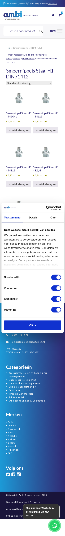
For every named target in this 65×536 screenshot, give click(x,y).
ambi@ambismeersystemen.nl (28, 341)
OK (31, 325)
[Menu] (56, 31)
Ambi (11, 422)
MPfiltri (12, 439)
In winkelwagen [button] (19, 130)
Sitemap (10, 502)
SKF (10, 453)
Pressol (12, 446)
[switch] (56, 288)
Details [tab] (33, 217)
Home (8, 48)
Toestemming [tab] (12, 217)
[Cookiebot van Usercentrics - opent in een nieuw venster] (46, 208)
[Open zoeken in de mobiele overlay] (23, 31)
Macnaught (14, 429)
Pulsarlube (14, 449)
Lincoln (12, 425)
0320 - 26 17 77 (52, 4)
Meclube (12, 435)
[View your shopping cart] (60, 15)
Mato (11, 432)
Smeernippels (28, 58)
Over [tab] (53, 217)
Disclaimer (22, 502)
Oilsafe (11, 442)
